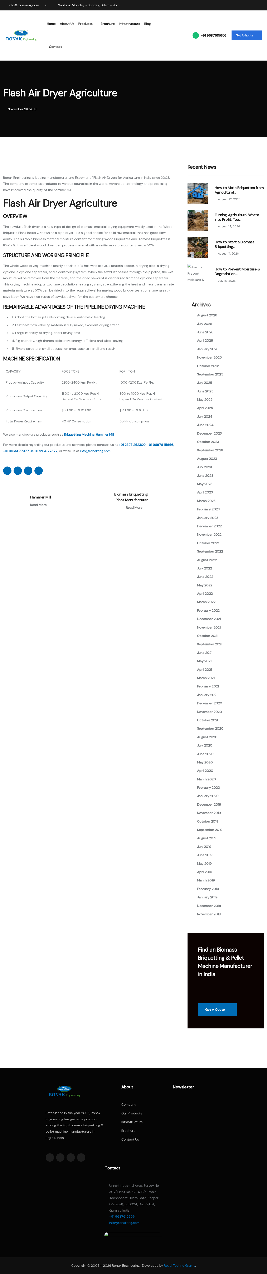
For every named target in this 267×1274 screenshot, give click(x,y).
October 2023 (208, 442)
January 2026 (207, 349)
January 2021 (207, 695)
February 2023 (208, 509)
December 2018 (209, 906)
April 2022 (205, 593)
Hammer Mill (105, 434)
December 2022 (209, 526)
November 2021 (209, 627)
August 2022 (207, 560)
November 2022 (209, 534)
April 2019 (204, 872)
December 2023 (209, 433)
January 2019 (207, 897)
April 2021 (204, 669)
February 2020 (208, 787)
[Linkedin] (238, 5)
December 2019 (209, 804)
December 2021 (209, 619)
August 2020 (207, 737)
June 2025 (205, 391)
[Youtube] (262, 5)
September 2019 (209, 830)
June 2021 (204, 652)
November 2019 (209, 813)
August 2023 (207, 458)
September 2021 (209, 644)
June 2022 (205, 576)
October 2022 (208, 543)
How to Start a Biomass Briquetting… (234, 244)
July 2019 (204, 846)
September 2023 (210, 450)
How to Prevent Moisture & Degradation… (237, 271)
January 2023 (207, 518)
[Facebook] (230, 5)
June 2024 (205, 425)
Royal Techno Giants (179, 1265)
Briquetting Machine (79, 434)
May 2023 (204, 484)
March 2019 (206, 880)
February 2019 (208, 889)
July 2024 (204, 416)
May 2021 (204, 661)
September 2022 (210, 551)
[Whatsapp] (254, 5)
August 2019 (206, 838)
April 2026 (205, 340)
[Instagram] (246, 5)
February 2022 (208, 610)
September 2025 (210, 374)
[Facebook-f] (50, 1157)
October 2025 (208, 366)
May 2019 (204, 863)
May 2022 (204, 585)
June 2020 (205, 754)
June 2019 (205, 855)
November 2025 (209, 357)
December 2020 (209, 703)
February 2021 (208, 686)
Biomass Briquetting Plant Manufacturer (131, 497)
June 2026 (205, 332)
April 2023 (205, 492)
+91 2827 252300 (132, 444)
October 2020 (208, 720)
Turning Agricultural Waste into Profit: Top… (237, 217)
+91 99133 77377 (16, 451)
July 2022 (204, 568)
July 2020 (204, 745)
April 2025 (205, 408)
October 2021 (207, 636)
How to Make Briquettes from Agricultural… (239, 190)
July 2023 (204, 467)
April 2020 (205, 770)
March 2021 (206, 678)
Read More (39, 505)
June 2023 (205, 475)
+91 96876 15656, (160, 444)
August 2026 (207, 315)
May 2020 (205, 762)
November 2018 (209, 914)
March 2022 (206, 602)
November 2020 (209, 712)
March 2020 (206, 779)
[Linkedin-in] (71, 1157)
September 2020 (210, 728)
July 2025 (204, 382)
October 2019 (207, 821)
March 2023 (206, 501)
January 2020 (208, 796)
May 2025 (205, 399)
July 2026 (204, 324)
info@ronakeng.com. (95, 451)
